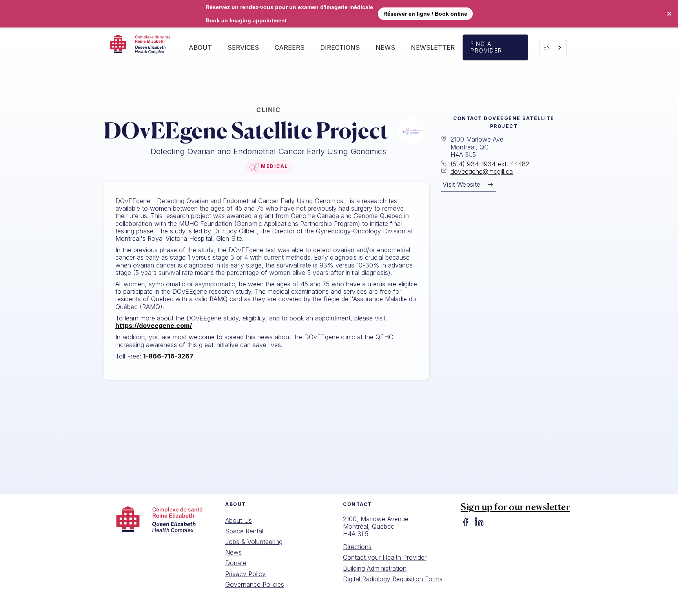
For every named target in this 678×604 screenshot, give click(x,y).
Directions (357, 547)
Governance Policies (254, 584)
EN (546, 47)
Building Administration (374, 568)
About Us (238, 520)
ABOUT (200, 47)
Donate (235, 563)
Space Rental (244, 531)
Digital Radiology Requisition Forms (393, 579)
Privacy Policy (245, 574)
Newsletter (433, 47)
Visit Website (461, 184)
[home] (142, 47)
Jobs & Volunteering (253, 542)
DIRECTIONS (340, 47)
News (385, 47)
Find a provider (486, 47)
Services (243, 47)
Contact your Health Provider (384, 557)
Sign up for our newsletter (515, 507)
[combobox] (553, 47)
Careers (289, 47)
